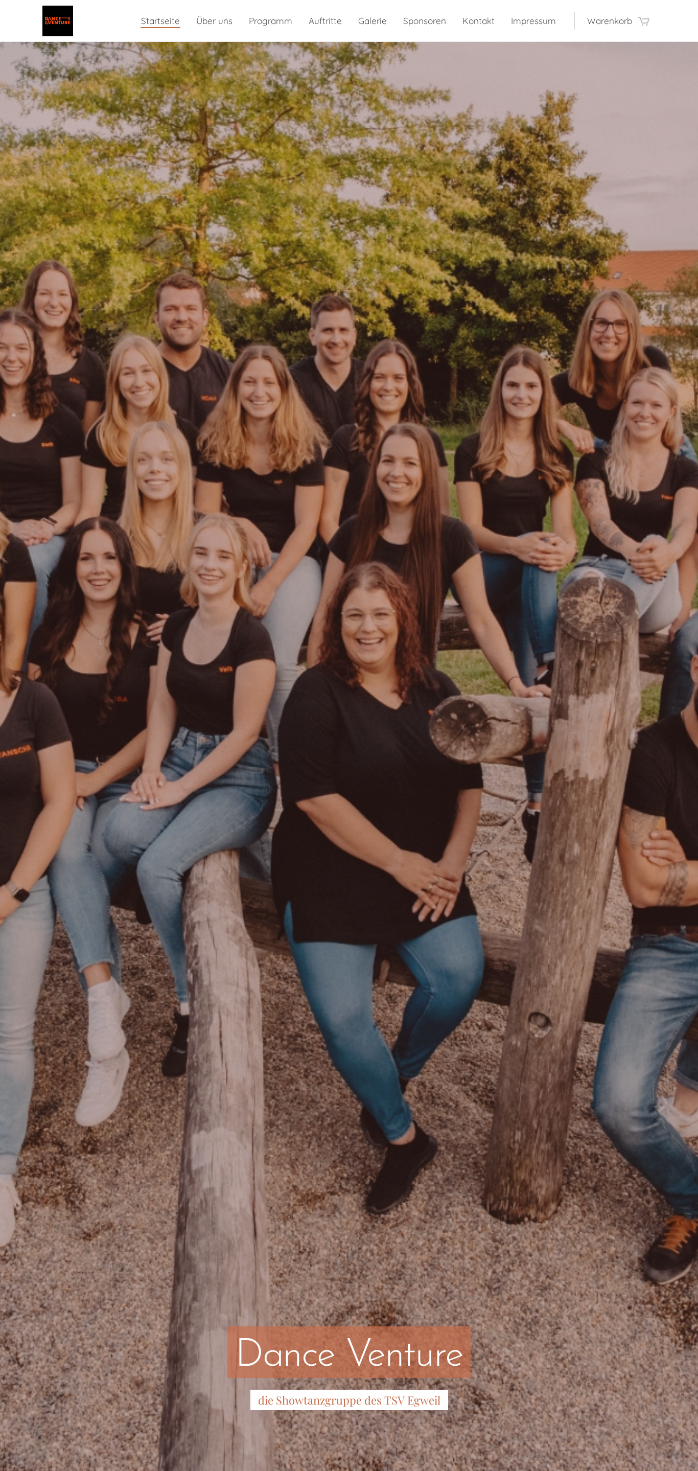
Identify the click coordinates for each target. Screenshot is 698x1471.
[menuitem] (163, 21)
